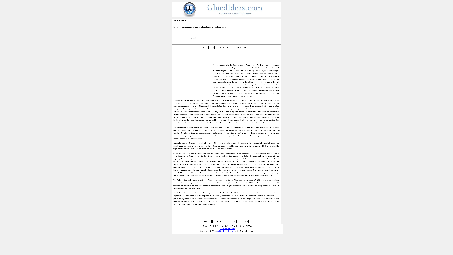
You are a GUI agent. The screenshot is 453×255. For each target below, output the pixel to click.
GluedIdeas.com (227, 228)
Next (246, 48)
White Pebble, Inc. (225, 231)
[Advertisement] (216, 56)
